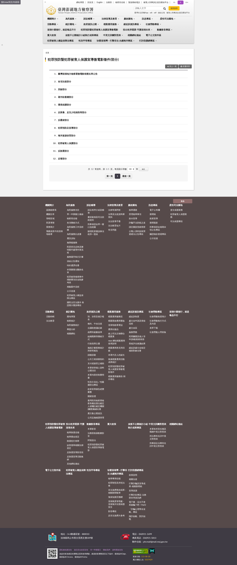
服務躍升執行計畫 (75, 257)
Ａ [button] (180, 2)
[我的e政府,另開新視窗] (152, 551)
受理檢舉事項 (135, 214)
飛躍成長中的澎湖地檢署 (54, 232)
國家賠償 (92, 396)
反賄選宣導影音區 (75, 452)
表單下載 (154, 328)
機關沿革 (50, 214)
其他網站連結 (73, 464)
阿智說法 (92, 440)
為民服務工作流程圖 (75, 228)
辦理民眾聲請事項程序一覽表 (96, 232)
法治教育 (50, 321)
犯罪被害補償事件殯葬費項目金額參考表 (75, 280)
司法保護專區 (176, 221)
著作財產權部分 (65, 97)
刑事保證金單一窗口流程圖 (96, 225)
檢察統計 (71, 321)
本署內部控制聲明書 (96, 376)
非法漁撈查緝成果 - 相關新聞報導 (117, 491)
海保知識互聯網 (115, 497)
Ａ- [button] (174, 2)
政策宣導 (154, 219)
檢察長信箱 (120, 2)
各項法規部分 (64, 82)
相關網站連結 (134, 35)
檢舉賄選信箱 (73, 433)
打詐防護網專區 (147, 41)
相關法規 (133, 479)
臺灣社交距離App (141, 13)
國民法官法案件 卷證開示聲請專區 (75, 303)
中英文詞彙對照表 (112, 35)
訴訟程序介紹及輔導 (96, 211)
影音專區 (112, 511)
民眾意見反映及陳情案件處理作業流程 (75, 250)
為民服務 (69, 19)
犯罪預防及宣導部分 (68, 128)
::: (45, 2)
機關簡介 (51, 19)
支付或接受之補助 (96, 364)
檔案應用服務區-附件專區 (116, 377)
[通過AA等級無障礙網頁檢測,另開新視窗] (140, 551)
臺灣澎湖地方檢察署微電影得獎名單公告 (78, 74)
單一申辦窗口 (95, 550)
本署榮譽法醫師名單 (75, 271)
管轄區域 (50, 219)
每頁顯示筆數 (121, 169)
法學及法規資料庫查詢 (116, 215)
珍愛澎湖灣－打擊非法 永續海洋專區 (114, 41)
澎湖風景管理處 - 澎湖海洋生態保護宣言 (116, 504)
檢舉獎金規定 (73, 437)
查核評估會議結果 (137, 344)
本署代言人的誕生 (116, 355)
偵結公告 (161, 13)
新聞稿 (153, 214)
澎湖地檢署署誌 (115, 325)
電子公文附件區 (153, 35)
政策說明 (133, 475)
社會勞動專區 (152, 24)
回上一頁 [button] (173, 66)
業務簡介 (50, 227)
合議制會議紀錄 (95, 328)
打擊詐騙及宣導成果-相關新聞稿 (137, 485)
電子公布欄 (155, 210)
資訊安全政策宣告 (81, 550)
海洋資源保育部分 (67, 136)
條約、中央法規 (95, 324)
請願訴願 (92, 355)
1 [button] (117, 176)
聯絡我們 (106, 550)
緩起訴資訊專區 (131, 24)
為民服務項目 (73, 210)
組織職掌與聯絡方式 (96, 338)
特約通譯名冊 (73, 265)
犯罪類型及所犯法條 (116, 484)
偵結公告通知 (73, 261)
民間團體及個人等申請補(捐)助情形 (137, 338)
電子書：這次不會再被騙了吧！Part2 (137, 503)
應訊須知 (71, 238)
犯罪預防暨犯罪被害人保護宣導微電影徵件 (116, 369)
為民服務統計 (73, 325)
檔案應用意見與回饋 (116, 349)
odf (155, 13)
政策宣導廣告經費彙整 (96, 390)
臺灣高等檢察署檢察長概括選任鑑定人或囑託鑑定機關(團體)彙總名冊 (96, 405)
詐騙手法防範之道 (137, 223)
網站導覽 (80, 2)
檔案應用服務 (110, 24)
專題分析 (71, 329)
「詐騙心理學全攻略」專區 (137, 510)
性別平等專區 (85, 41)
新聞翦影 (154, 223)
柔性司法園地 (166, 19)
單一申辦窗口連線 (75, 214)
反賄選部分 (63, 151)
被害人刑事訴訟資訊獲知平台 (155, 2)
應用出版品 (113, 329)
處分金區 (133, 328)
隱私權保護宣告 (65, 550)
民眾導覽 (50, 223)
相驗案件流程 (73, 287)
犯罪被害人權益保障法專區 (60, 41)
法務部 (109, 2)
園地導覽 (71, 317)
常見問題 (112, 230)
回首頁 (90, 2)
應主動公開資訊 (95, 413)
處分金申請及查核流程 (137, 322)
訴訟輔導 (88, 19)
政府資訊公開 (90, 24)
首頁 (47, 53)
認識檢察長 (51, 210)
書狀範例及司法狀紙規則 (96, 218)
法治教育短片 (114, 226)
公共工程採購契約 (96, 359)
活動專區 (51, 24)
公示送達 (71, 291)
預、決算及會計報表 (96, 318)
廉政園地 (128, 19)
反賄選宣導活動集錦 (75, 458)
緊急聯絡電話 (134, 2)
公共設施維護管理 (96, 418)
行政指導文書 (94, 344)
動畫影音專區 (163, 30)
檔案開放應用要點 (116, 321)
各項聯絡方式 (73, 223)
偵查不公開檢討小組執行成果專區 (81, 35)
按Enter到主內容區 (10, 2)
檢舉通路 (133, 210)
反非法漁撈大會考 (116, 516)
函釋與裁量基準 (95, 332)
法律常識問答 (114, 210)
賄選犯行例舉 (73, 441)
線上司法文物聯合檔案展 (116, 335)
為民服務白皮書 (74, 234)
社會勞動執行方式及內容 (158, 322)
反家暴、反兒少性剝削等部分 (72, 112)
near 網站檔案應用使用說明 (116, 342)
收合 (182, 201)
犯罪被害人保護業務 (178, 215)
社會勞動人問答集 (158, 332)
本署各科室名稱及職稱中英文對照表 (158, 430)
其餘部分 (62, 89)
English (100, 2)
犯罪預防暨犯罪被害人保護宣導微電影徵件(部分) (83, 59)
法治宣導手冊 (114, 221)
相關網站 (71, 334)
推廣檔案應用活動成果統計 (116, 360)
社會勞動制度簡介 (158, 317)
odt (151, 13)
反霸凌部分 (63, 120)
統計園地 (69, 24)
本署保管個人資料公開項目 (96, 369)
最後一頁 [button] (126, 176)
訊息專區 (146, 19)
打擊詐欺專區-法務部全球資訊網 (137, 496)
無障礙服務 (72, 243)
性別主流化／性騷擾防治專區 (96, 383)
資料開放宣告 (117, 550)
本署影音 (92, 429)
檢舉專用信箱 (114, 479)
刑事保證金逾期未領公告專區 (158, 228)
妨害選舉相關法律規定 (75, 446)
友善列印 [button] (186, 66)
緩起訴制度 (134, 317)
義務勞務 (133, 332)
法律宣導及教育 (109, 19)
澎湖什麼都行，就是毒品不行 (61, 30)
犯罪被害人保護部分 (68, 143)
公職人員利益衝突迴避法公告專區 (137, 232)
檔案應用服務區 (115, 317)
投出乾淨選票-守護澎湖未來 (136, 30)
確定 (143, 169)
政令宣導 (133, 219)
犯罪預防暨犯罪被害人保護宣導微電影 (99, 30)
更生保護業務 (176, 210)
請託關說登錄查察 (137, 227)
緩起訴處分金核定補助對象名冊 (137, 349)
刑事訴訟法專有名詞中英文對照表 (158, 444)
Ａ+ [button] (186, 2)
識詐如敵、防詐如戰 (137, 517)
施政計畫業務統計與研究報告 (96, 349)
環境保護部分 (64, 105)
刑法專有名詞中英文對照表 (158, 437)
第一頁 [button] (110, 176)
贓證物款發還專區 (158, 234)
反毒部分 (62, 159)
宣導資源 (133, 491)
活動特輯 (50, 317)
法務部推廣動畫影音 (96, 434)
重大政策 (51, 35)
